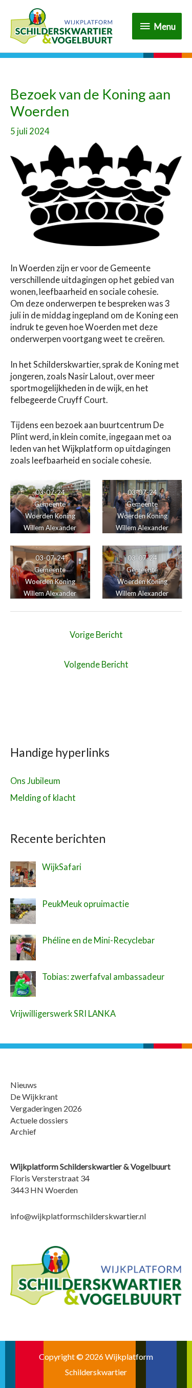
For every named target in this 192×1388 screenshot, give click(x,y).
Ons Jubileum (35, 781)
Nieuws (23, 1085)
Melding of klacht (43, 797)
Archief (23, 1131)
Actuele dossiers (39, 1120)
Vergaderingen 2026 (46, 1108)
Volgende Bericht (96, 664)
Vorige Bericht (96, 634)
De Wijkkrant (34, 1096)
